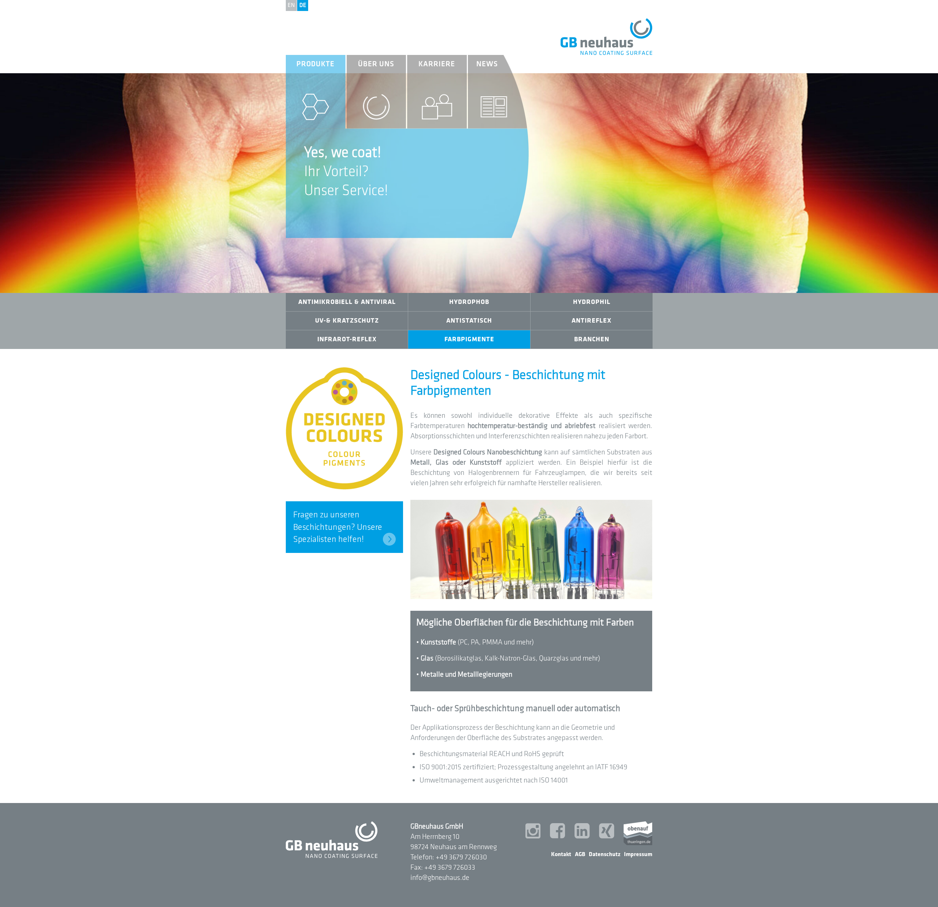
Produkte (315, 64)
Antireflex (592, 320)
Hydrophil (591, 302)
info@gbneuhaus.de (439, 877)
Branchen (591, 339)
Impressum (638, 854)
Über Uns (376, 64)
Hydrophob (469, 302)
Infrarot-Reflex (347, 339)
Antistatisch (469, 320)
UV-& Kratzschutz (347, 320)
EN (291, 5)
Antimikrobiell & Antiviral (347, 302)
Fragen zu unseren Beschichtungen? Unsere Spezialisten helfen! (337, 526)
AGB (580, 854)
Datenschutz (604, 854)
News (487, 64)
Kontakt (561, 854)
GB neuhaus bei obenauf (638, 833)
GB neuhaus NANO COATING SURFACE (606, 36)
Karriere (436, 64)
